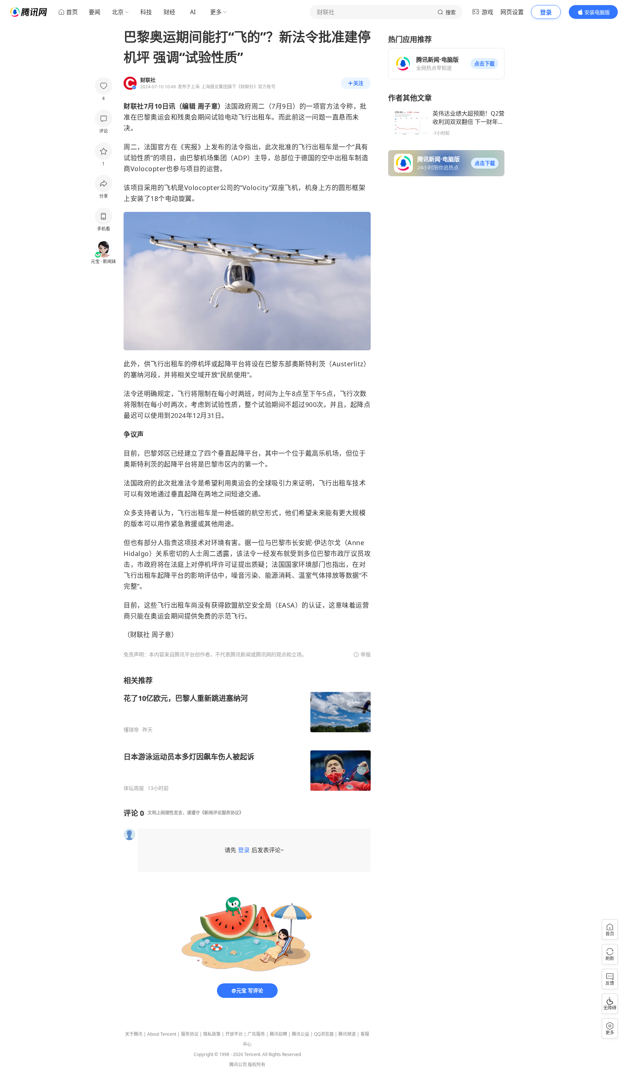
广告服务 (256, 1034)
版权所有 (256, 1064)
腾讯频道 (347, 1034)
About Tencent (161, 1034)
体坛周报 (134, 788)
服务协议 (189, 1034)
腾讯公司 (238, 1064)
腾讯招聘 (278, 1034)
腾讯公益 (300, 1034)
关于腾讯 (133, 1034)
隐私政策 (212, 1034)
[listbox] (247, 733)
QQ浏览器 (324, 1034)
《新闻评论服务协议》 (221, 813)
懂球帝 (131, 729)
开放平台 (234, 1034)
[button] (484, 63)
